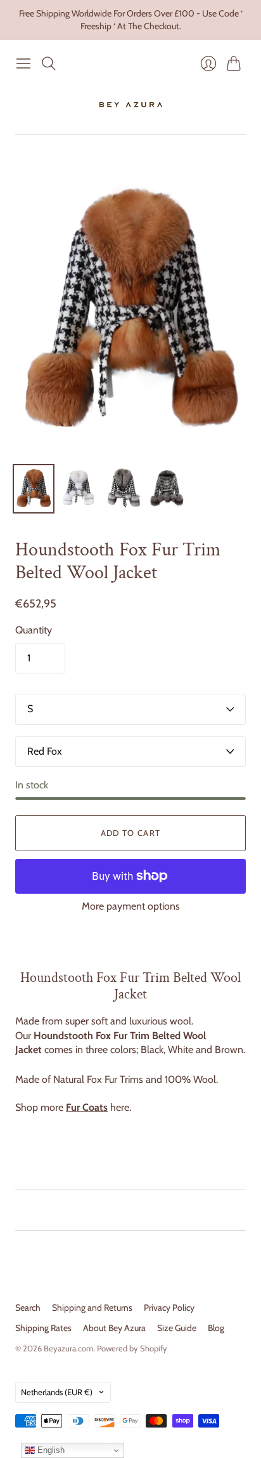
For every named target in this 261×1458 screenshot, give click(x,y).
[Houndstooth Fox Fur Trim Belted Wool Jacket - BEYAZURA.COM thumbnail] (33, 489)
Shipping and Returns (92, 1307)
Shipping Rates (43, 1328)
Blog (216, 1328)
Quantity (33, 630)
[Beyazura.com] (130, 105)
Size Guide (176, 1328)
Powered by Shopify (132, 1348)
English (50, 1450)
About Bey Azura (114, 1328)
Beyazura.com (68, 1348)
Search (28, 1307)
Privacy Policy (169, 1307)
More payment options (131, 906)
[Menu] (23, 63)
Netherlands (56, 1392)
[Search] (49, 63)
